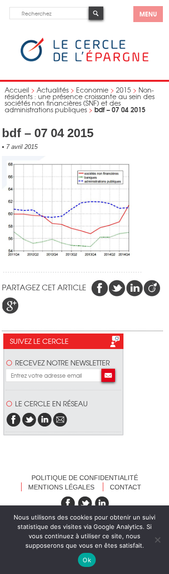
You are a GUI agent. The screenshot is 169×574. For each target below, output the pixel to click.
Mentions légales (61, 487)
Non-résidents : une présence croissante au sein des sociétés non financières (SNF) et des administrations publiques (79, 99)
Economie (92, 89)
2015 (123, 89)
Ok (87, 560)
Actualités (53, 89)
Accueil (17, 89)
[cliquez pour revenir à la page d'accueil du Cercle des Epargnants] (84, 59)
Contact (125, 487)
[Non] (157, 539)
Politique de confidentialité (84, 477)
